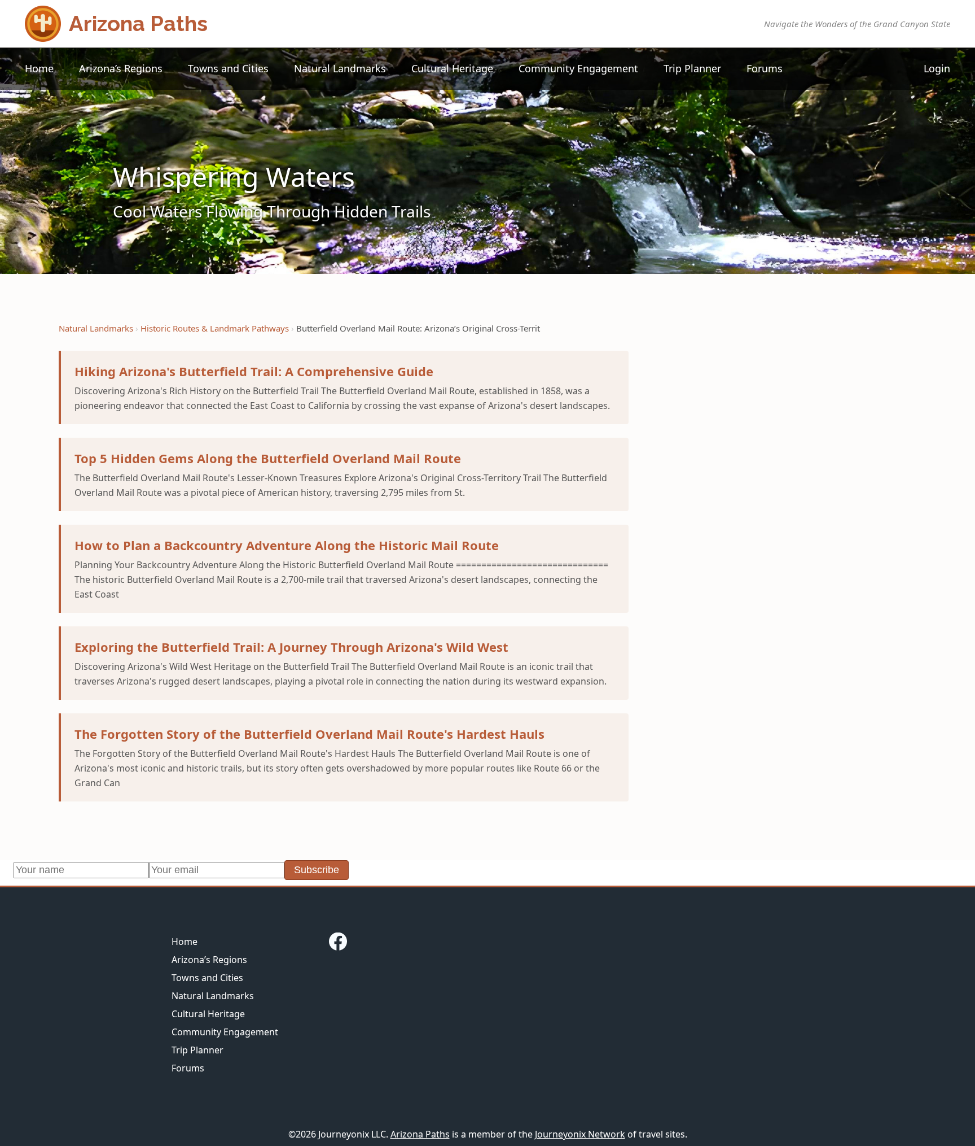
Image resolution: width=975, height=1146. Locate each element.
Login (937, 68)
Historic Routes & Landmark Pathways (214, 328)
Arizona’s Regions (120, 68)
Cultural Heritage (452, 68)
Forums (764, 68)
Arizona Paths (420, 1134)
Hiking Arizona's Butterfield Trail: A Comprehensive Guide (253, 371)
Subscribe (316, 869)
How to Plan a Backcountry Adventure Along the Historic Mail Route (286, 545)
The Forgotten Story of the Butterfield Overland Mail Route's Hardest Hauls (309, 733)
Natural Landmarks (340, 68)
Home (39, 68)
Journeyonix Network (580, 1134)
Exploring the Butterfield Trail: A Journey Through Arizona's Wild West (291, 646)
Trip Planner (692, 68)
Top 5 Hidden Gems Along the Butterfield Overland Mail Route (267, 458)
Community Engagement (578, 68)
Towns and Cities (228, 68)
